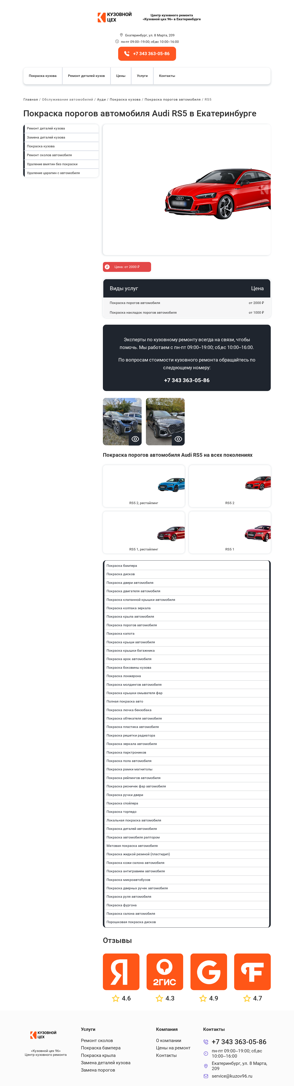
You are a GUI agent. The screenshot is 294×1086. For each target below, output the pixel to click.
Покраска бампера (101, 1047)
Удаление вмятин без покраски (52, 164)
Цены (120, 76)
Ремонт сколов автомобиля (49, 155)
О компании (168, 1040)
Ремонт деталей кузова (46, 128)
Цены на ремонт (173, 1047)
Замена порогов (98, 1070)
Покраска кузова (43, 76)
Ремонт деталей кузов (86, 76)
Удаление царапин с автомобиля (53, 173)
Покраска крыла (98, 1055)
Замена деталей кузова (46, 137)
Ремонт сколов (97, 1040)
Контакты (167, 76)
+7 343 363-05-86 (187, 380)
